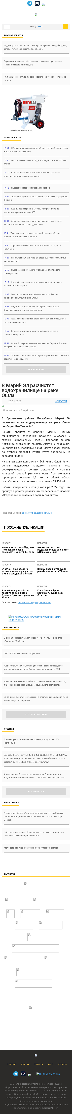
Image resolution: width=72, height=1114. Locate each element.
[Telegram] (29, 4)
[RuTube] (37, 4)
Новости (61, 401)
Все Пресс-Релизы (36, 714)
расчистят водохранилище (37, 512)
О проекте (11, 1064)
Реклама (25, 1064)
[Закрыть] (65, 26)
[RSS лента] (43, 4)
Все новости (36, 369)
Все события (36, 791)
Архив (50, 1064)
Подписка (38, 1064)
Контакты (62, 1064)
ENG (40, 26)
